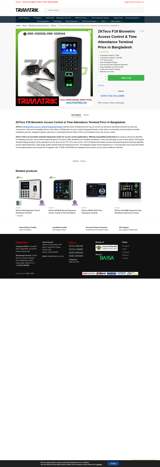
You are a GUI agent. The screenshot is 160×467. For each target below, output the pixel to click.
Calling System (115, 21)
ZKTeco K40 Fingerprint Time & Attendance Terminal (28, 211)
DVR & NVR (50, 18)
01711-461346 (76, 246)
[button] (89, 32)
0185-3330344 (76, 252)
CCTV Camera (24, 18)
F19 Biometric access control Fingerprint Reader (42, 127)
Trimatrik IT (21, 273)
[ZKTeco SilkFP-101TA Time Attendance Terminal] (96, 191)
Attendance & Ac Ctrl (63, 18)
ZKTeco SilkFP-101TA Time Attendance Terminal (92, 211)
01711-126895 (118, 96)
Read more (63, 217)
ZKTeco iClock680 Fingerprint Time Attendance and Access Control (127, 211)
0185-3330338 (76, 256)
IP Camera (37, 18)
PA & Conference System (100, 18)
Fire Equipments (43, 21)
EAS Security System (89, 21)
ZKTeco (53, 25)
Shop (24, 25)
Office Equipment (72, 21)
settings (99, 465)
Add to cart (126, 78)
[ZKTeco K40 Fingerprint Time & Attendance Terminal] (30, 191)
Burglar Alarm (118, 18)
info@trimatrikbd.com (137, 2)
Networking (57, 21)
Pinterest (125, 255)
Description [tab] (76, 115)
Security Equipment (132, 18)
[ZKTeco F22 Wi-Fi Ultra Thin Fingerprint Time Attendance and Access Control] (143, 31)
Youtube (125, 258)
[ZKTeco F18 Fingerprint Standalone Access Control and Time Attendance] (141, 31)
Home (18, 25)
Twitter (124, 249)
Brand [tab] (86, 115)
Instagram (125, 252)
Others (103, 21)
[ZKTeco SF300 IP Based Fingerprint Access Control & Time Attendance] (63, 191)
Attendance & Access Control (38, 25)
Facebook (125, 246)
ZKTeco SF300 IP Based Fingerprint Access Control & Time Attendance (62, 211)
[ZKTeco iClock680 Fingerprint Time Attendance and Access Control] (129, 191)
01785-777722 (106, 96)
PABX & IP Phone (81, 18)
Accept (113, 463)
